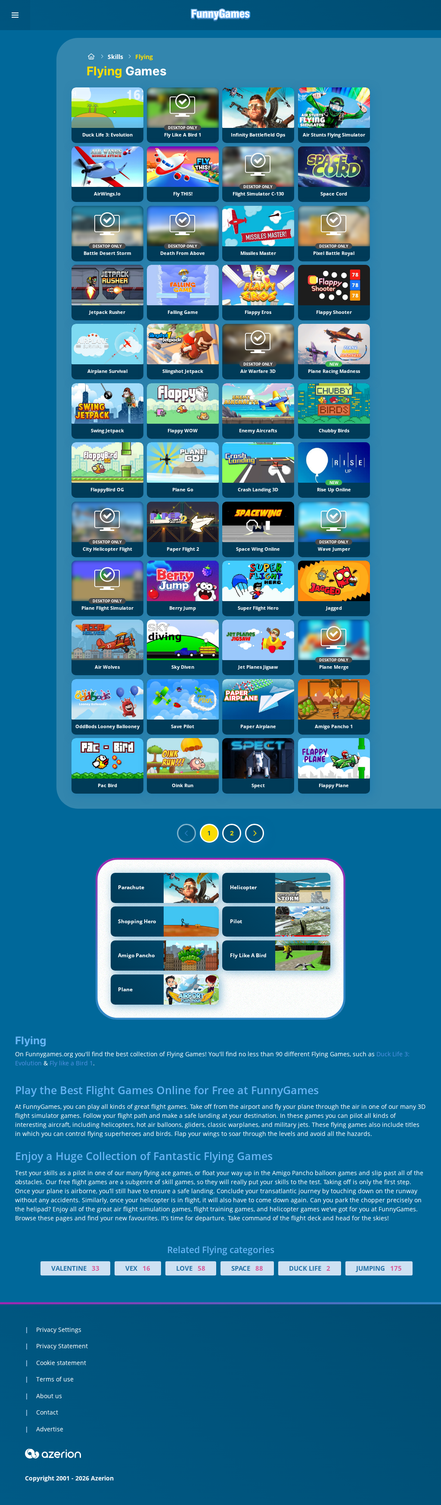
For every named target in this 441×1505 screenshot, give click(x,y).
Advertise (49, 1429)
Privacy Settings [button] (58, 1329)
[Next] (254, 833)
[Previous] (186, 833)
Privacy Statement (62, 1346)
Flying (144, 57)
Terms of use (55, 1379)
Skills (115, 57)
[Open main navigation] (15, 15)
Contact (47, 1412)
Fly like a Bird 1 (71, 1063)
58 (201, 1268)
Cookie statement (61, 1363)
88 (259, 1268)
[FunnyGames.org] (91, 56)
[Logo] (220, 15)
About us (49, 1396)
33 (95, 1268)
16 (146, 1268)
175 (396, 1268)
